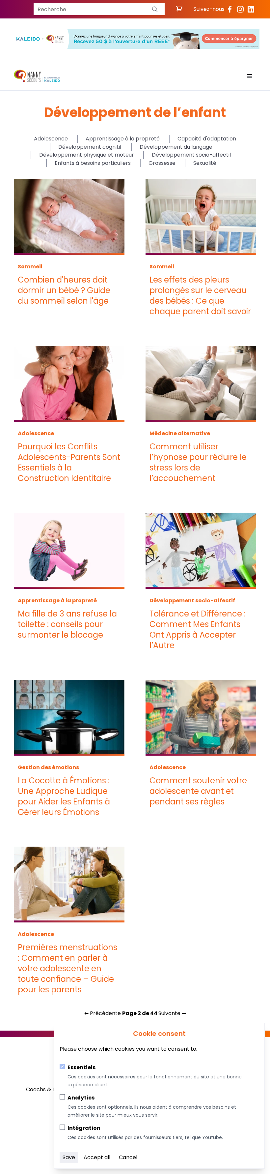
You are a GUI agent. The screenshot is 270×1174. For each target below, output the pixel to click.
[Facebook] (230, 9)
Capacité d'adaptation (206, 138)
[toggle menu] (249, 76)
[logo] (37, 76)
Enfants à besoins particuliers (93, 163)
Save (69, 1157)
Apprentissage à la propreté (123, 138)
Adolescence (51, 138)
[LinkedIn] (251, 9)
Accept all (97, 1157)
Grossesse (162, 163)
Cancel (128, 1157)
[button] (155, 9)
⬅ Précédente (102, 1013)
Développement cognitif (90, 147)
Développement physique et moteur (86, 155)
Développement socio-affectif (191, 155)
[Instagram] (240, 9)
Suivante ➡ (172, 1013)
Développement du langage (176, 147)
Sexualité (204, 163)
